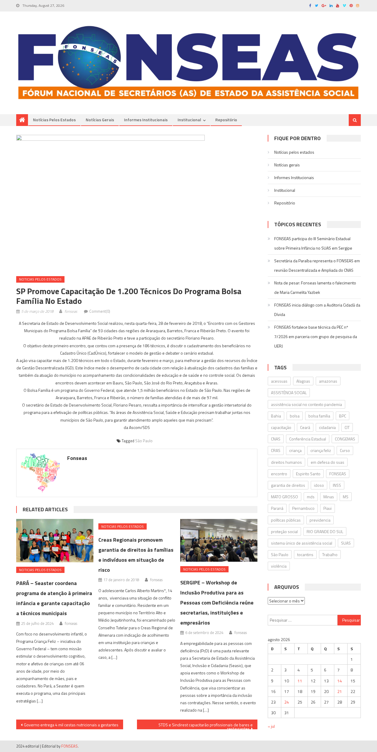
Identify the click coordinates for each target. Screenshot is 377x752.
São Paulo (144, 441)
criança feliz (320, 450)
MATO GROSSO (284, 497)
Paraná (277, 508)
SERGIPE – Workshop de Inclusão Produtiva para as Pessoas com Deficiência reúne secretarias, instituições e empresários (217, 602)
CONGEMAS (345, 439)
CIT (347, 427)
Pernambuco (303, 508)
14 (339, 681)
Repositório (226, 120)
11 (299, 681)
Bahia (276, 416)
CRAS (275, 450)
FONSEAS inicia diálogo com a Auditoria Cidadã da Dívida (317, 309)
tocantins (305, 554)
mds (311, 497)
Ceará (305, 427)
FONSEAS (337, 474)
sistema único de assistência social (301, 543)
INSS (337, 485)
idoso (319, 485)
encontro (279, 474)
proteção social (284, 531)
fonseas (71, 311)
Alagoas (303, 381)
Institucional (189, 120)
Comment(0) (99, 311)
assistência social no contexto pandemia (306, 404)
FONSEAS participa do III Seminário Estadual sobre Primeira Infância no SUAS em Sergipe (313, 243)
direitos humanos (286, 462)
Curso (345, 450)
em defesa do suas (327, 462)
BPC (342, 416)
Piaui (327, 508)
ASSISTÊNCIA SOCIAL (289, 392)
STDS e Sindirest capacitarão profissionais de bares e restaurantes (205, 725)
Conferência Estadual (307, 439)
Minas (328, 497)
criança (295, 450)
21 (339, 691)
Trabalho (330, 554)
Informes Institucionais (146, 120)
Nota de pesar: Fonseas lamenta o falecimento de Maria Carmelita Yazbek (315, 287)
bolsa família (319, 416)
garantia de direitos (288, 485)
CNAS (275, 439)
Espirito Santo (308, 474)
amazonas (328, 381)
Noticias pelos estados (40, 279)
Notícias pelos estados (54, 120)
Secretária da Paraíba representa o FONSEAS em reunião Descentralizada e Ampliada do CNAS (317, 265)
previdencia (320, 520)
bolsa (295, 416)
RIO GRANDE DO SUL (325, 531)
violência (279, 566)
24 (286, 702)
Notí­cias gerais (100, 120)
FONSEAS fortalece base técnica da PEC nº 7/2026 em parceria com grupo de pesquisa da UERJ (315, 336)
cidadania (327, 427)
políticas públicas (286, 520)
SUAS (346, 543)
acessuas (279, 381)
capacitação (281, 427)
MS (345, 497)
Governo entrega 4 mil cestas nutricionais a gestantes (71, 725)
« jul (271, 726)
